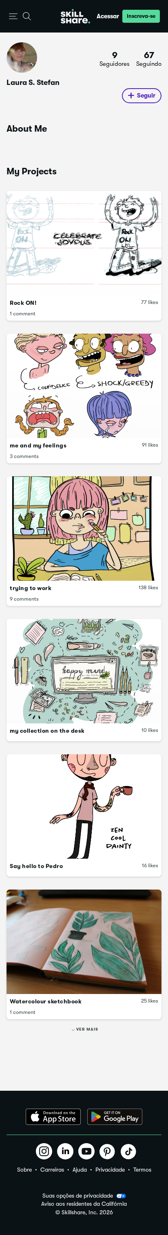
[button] (13, 16)
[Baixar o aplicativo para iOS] (53, 1117)
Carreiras (52, 1169)
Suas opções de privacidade (77, 1195)
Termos (142, 1169)
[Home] (75, 16)
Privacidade (110, 1169)
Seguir (146, 95)
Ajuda (80, 1169)
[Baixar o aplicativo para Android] (114, 1117)
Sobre (24, 1169)
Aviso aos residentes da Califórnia (84, 1204)
